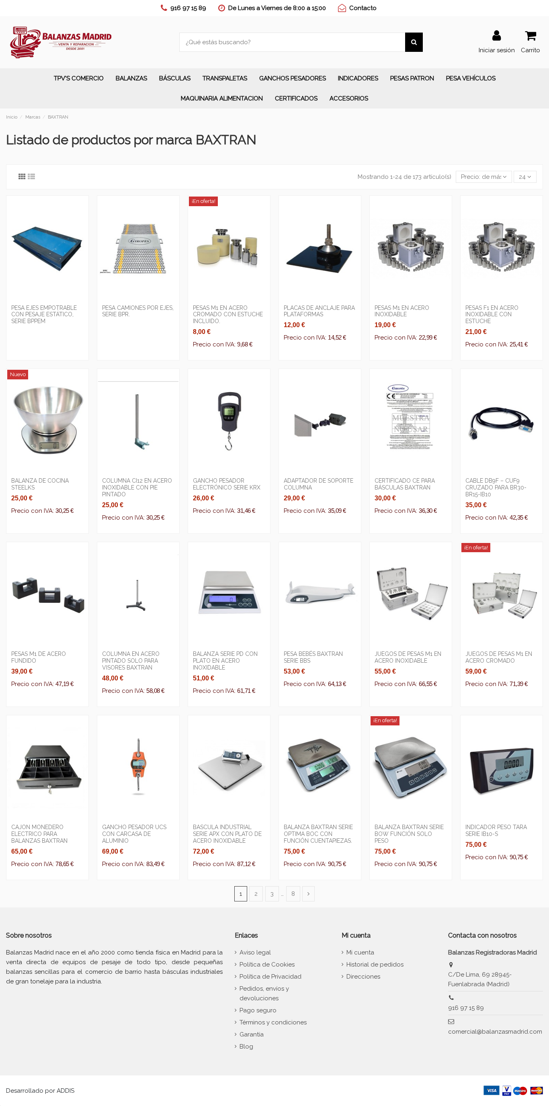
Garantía (252, 1034)
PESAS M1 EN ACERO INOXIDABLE (402, 311)
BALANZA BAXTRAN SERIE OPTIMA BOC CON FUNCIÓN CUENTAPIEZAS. (318, 834)
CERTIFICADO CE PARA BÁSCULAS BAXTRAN (405, 484)
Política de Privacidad (270, 976)
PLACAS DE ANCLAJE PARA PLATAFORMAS (319, 311)
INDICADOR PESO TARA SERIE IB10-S (496, 830)
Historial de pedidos (375, 964)
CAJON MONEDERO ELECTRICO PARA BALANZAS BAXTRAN (39, 834)
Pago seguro (258, 1010)
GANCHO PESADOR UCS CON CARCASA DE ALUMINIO (134, 834)
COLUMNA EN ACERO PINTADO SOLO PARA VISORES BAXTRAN (131, 661)
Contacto (363, 8)
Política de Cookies (267, 964)
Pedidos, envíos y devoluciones (264, 993)
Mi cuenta (360, 952)
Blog (246, 1046)
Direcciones (363, 976)
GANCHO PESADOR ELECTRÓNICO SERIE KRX (226, 484)
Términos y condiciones (273, 1022)
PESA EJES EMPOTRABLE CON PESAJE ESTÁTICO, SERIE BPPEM (44, 315)
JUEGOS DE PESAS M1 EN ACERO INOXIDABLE (408, 657)
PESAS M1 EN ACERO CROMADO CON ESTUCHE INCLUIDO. (228, 315)
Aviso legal (255, 952)
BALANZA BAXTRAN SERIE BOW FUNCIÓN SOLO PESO (409, 834)
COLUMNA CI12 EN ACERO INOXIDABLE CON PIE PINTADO (137, 487)
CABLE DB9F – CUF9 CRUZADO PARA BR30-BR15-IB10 (495, 487)
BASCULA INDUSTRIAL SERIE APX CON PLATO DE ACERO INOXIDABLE (227, 834)
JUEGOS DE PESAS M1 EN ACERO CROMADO (498, 657)
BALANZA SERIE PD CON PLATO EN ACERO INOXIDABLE (225, 661)
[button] (131, 78)
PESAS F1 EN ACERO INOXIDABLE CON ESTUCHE (491, 315)
